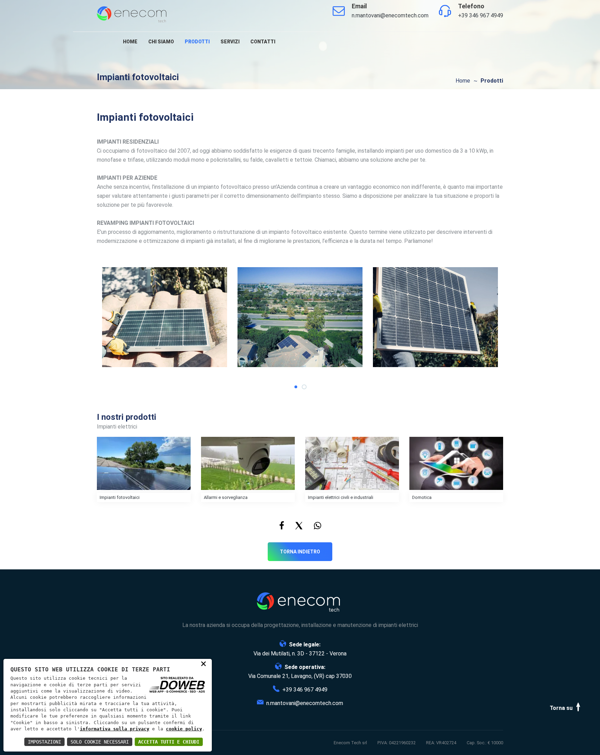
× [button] (203, 663)
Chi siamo (161, 41)
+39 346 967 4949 (480, 15)
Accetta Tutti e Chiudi (168, 742)
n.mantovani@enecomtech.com (390, 15)
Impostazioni (44, 742)
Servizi (230, 41)
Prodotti (197, 41)
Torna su (562, 708)
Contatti (262, 41)
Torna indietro (300, 551)
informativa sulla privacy (114, 728)
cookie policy (184, 728)
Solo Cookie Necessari (99, 742)
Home (130, 41)
